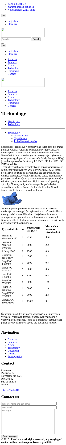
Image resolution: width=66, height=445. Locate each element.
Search (36, 39)
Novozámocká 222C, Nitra (21, 9)
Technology (14, 68)
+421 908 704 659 (17, 4)
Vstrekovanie (21, 135)
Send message (9, 436)
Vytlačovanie (20, 138)
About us (12, 59)
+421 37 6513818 (10, 390)
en (4, 15)
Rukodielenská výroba (25, 141)
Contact (12, 73)
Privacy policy (15, 356)
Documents (13, 71)
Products (12, 62)
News (11, 65)
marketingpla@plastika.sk (21, 6)
